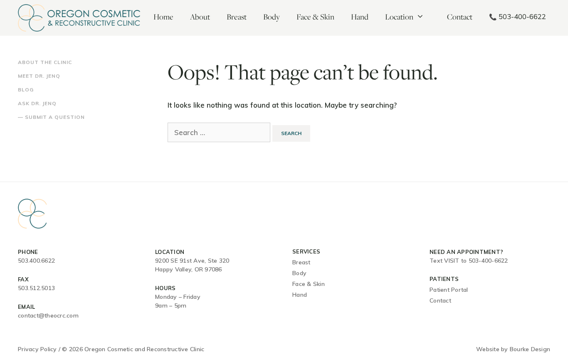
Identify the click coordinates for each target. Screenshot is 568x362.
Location (399, 16)
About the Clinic (45, 62)
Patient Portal (449, 289)
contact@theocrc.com (48, 315)
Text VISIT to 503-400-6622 (469, 260)
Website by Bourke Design (513, 349)
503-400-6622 (517, 16)
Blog (26, 89)
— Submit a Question (51, 117)
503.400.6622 (36, 260)
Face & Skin (315, 16)
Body (271, 16)
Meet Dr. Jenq (39, 76)
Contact (459, 16)
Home (163, 16)
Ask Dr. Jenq (37, 103)
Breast (237, 16)
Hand (359, 16)
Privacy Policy (37, 349)
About (200, 16)
